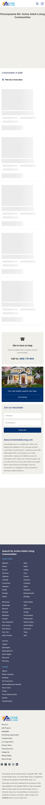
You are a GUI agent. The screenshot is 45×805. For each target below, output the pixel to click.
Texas (26, 632)
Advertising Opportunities (10, 735)
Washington (6, 647)
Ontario (4, 691)
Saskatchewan (7, 701)
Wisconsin (5, 657)
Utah (25, 635)
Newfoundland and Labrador (11, 684)
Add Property (6, 728)
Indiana (26, 570)
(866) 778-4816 (27, 359)
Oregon (26, 612)
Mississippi (6, 605)
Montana (5, 612)
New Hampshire (7, 622)
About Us (5, 724)
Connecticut (6, 583)
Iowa (25, 573)
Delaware (5, 586)
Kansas (26, 576)
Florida (4, 590)
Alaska (4, 566)
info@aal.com (7, 798)
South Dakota (28, 625)
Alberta (4, 671)
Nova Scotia (6, 688)
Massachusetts (29, 593)
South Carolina (29, 622)
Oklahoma (27, 609)
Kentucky (27, 580)
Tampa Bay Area (7, 749)
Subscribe (23, 430)
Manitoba (5, 678)
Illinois (26, 566)
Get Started (22, 397)
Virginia (4, 644)
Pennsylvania (28, 615)
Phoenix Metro (7, 745)
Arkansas (5, 573)
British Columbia (7, 674)
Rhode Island (28, 619)
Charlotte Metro (7, 738)
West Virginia (6, 654)
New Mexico (6, 629)
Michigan (27, 596)
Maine (26, 586)
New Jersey (6, 625)
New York (5, 632)
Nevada (4, 619)
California (5, 576)
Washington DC (7, 651)
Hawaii (4, 596)
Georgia (5, 593)
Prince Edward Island (9, 694)
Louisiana (27, 583)
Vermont (5, 641)
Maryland (27, 590)
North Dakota (28, 602)
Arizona (4, 570)
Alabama (5, 563)
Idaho (25, 563)
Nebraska (5, 615)
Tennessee (27, 629)
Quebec (5, 698)
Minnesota (5, 602)
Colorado (5, 580)
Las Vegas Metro (7, 742)
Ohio (25, 605)
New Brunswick (7, 681)
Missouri (5, 609)
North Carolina (7, 635)
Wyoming (5, 661)
